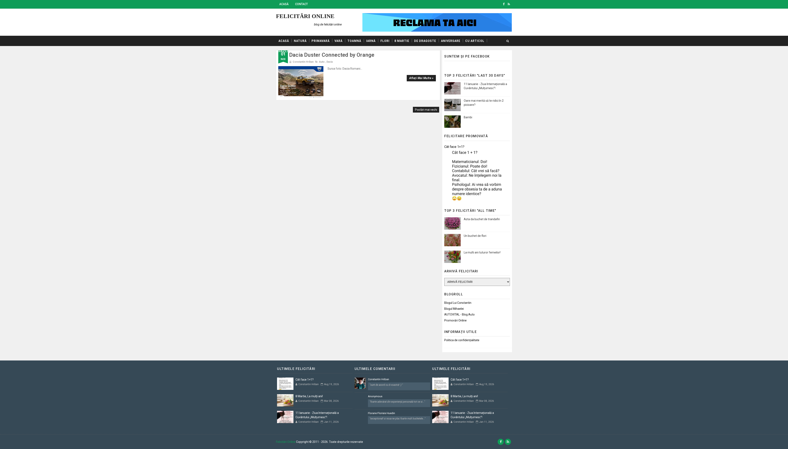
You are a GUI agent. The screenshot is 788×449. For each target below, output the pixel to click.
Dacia (329, 61)
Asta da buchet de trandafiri (482, 219)
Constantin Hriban (378, 379)
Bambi (468, 117)
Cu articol (474, 41)
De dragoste (425, 41)
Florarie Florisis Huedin (381, 413)
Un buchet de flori (475, 235)
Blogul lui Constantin (457, 302)
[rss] (509, 4)
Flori (384, 41)
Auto (322, 61)
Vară (338, 41)
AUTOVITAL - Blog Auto (459, 314)
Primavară (321, 41)
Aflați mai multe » (421, 78)
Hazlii (283, 51)
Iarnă (371, 41)
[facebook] (504, 4)
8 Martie (401, 41)
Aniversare (450, 41)
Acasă (284, 4)
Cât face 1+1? (454, 147)
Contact (301, 4)
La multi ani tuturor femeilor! (482, 252)
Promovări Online (455, 320)
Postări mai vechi (426, 109)
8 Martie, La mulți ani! (309, 396)
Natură (300, 41)
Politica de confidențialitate (461, 340)
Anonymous (375, 396)
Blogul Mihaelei (454, 308)
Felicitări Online (305, 16)
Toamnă (354, 41)
